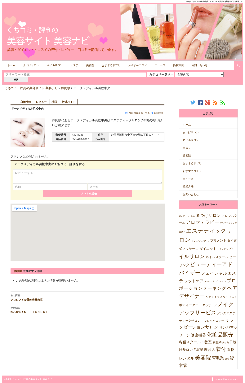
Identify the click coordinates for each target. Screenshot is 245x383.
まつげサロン (31, 65)
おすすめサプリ (111, 65)
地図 (54, 101)
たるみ (191, 216)
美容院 (90, 65)
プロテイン (220, 281)
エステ (74, 65)
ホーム (11, 65)
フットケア (193, 281)
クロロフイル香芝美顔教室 (27, 297)
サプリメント (216, 240)
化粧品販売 (220, 335)
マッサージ (210, 305)
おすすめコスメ (137, 65)
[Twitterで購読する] (193, 102)
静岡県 (65, 88)
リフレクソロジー (212, 320)
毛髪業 (198, 350)
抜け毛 (225, 342)
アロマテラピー (202, 222)
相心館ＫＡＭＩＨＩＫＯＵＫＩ (29, 310)
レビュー (41, 101)
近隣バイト (68, 101)
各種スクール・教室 (195, 342)
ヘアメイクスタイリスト (221, 296)
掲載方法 (178, 65)
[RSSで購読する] (215, 102)
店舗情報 (25, 101)
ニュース (160, 65)
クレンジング (198, 240)
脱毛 (227, 359)
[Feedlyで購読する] (223, 102)
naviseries (233, 379)
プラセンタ (209, 281)
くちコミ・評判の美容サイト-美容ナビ (31, 88)
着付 (221, 349)
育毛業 (218, 358)
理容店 (209, 350)
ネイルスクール (217, 257)
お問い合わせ (199, 65)
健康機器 (198, 335)
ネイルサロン (55, 65)
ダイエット (207, 249)
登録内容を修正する (139, 113)
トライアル (222, 249)
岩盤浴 (217, 342)
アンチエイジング (228, 223)
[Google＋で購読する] (208, 102)
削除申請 (158, 113)
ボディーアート (190, 305)
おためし (183, 216)
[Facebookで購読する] (200, 102)
